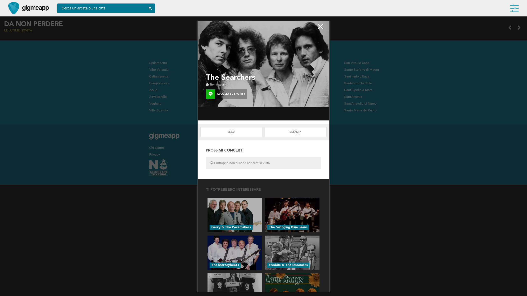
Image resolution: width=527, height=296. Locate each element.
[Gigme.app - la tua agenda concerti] (13, 8)
